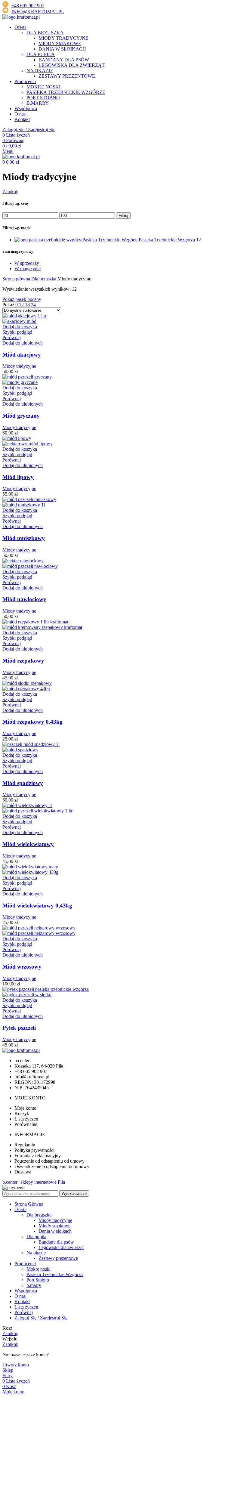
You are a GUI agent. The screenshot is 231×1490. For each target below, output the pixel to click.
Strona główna (16, 278)
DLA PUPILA (40, 54)
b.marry (33, 1285)
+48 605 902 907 (27, 5)
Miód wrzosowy (22, 966)
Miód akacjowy (21, 354)
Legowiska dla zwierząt (61, 1247)
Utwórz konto (15, 1364)
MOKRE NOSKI (43, 86)
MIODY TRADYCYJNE (63, 38)
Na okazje (36, 1252)
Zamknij (10, 191)
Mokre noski (38, 1269)
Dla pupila (36, 1236)
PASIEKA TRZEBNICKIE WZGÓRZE (65, 92)
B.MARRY (37, 103)
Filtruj (123, 215)
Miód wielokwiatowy (28, 844)
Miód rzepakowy (23, 660)
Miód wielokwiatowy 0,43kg (37, 905)
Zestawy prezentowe (58, 1258)
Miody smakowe (54, 1225)
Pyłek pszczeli (19, 1028)
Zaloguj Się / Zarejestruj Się (40, 1317)
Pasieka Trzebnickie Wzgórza (54, 1274)
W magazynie (27, 268)
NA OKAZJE (39, 70)
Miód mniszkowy (23, 538)
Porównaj (23, 1312)
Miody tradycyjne (19, 366)
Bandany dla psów (56, 1241)
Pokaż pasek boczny (21, 299)
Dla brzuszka (44, 278)
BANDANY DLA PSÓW (63, 59)
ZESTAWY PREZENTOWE (66, 76)
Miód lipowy (18, 477)
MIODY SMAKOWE (59, 43)
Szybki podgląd (17, 332)
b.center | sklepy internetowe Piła (33, 1182)
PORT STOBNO (43, 97)
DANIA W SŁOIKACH (62, 48)
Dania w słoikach (55, 1231)
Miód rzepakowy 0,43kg (32, 722)
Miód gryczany (21, 416)
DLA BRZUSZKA (45, 32)
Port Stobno (37, 1279)
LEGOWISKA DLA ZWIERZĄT (71, 65)
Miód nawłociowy (24, 599)
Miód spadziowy (22, 783)
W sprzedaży (26, 263)
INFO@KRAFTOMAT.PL (37, 11)
